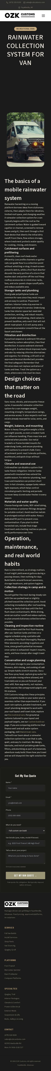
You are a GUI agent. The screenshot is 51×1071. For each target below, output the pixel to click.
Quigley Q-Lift (10, 949)
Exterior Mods (10, 1010)
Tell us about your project (16, 850)
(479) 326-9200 (15, 2)
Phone (8, 810)
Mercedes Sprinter (13, 970)
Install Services (11, 937)
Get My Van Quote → (25, 875)
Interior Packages (12, 998)
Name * (9, 782)
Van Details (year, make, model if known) (22, 837)
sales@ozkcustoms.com (35, 2)
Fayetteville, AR (27, 7)
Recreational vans (16, 715)
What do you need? (13, 825)
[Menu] (43, 16)
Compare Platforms (13, 978)
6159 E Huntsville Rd (13, 1043)
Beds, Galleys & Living (14, 1019)
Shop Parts (9, 941)
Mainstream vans (28, 731)
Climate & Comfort (12, 1002)
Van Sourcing (10, 945)
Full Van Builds (10, 933)
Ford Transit (10, 966)
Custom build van (36, 721)
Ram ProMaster (11, 974)
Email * (8, 797)
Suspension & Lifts (12, 1015)
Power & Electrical (12, 1006)
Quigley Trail (10, 994)
